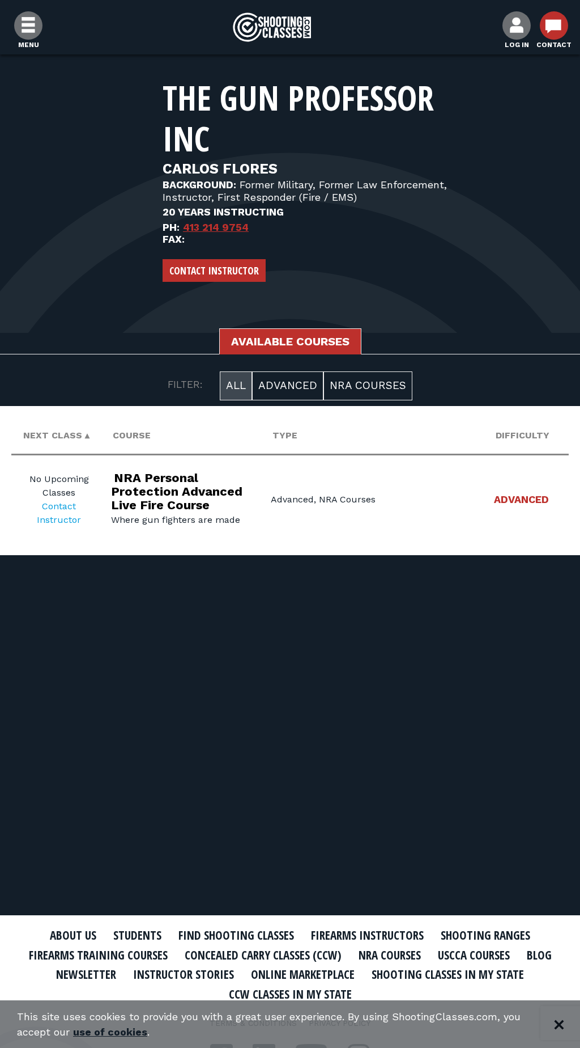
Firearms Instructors (367, 935)
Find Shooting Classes (236, 935)
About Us (73, 935)
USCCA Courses (474, 955)
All (236, 385)
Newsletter (86, 974)
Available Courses (290, 341)
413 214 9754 (216, 227)
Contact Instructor (214, 270)
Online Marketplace (303, 974)
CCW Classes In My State (290, 994)
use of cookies (110, 1032)
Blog (539, 955)
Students (137, 935)
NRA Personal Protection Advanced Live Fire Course (176, 491)
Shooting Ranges (485, 935)
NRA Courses (368, 385)
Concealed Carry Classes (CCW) (263, 955)
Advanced (287, 385)
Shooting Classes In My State (448, 974)
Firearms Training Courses (98, 955)
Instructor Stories (183, 974)
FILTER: (185, 384)
